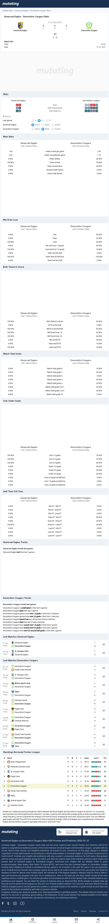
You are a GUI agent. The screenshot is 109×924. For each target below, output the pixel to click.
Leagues (54, 922)
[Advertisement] (54, 71)
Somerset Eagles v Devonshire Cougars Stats (33, 11)
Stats (10, 922)
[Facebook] (4, 903)
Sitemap (92, 911)
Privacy (84, 911)
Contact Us (103, 911)
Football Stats (7, 11)
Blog (76, 922)
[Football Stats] (10, 4)
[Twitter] (10, 903)
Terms (75, 911)
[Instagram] (17, 903)
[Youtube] (23, 903)
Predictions (32, 922)
